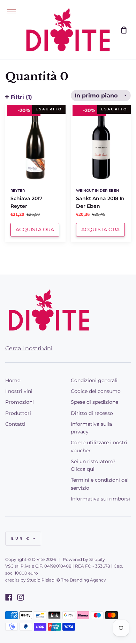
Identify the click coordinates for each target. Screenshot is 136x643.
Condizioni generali (94, 380)
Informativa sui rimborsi (100, 499)
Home (12, 380)
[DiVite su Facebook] (8, 597)
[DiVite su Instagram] (20, 597)
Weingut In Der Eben (97, 190)
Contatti (15, 424)
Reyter (17, 190)
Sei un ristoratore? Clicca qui (93, 465)
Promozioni (19, 402)
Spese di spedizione (94, 402)
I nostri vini (18, 391)
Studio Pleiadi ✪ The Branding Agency (66, 580)
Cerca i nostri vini (28, 348)
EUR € (21, 538)
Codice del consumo (96, 391)
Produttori (18, 413)
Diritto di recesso (92, 413)
